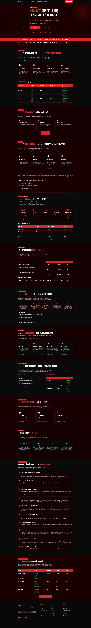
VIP (53, 1)
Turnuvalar (41, 615)
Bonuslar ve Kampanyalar (43, 610)
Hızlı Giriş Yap (53, 606)
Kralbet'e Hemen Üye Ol (45, 596)
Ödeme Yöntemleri (53, 42)
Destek (56, 1)
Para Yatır (52, 610)
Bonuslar (45, 1)
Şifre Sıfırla (53, 615)
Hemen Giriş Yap (69, 1)
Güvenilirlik (68, 42)
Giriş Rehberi (45, 42)
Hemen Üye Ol (45, 133)
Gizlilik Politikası (65, 613)
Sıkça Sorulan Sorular (66, 610)
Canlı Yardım (65, 606)
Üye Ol (52, 608)
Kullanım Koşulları (66, 615)
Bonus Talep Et (46, 27)
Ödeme (50, 1)
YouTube (19, 617)
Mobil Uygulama (42, 613)
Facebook (25, 617)
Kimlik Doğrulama (54, 613)
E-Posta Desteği (65, 608)
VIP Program (61, 42)
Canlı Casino (39, 1)
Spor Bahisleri (33, 1)
